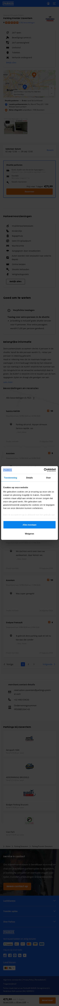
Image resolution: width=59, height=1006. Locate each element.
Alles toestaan (29, 524)
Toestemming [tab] (10, 477)
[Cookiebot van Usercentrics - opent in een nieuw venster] (44, 470)
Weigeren (29, 534)
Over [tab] (48, 477)
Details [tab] (29, 477)
